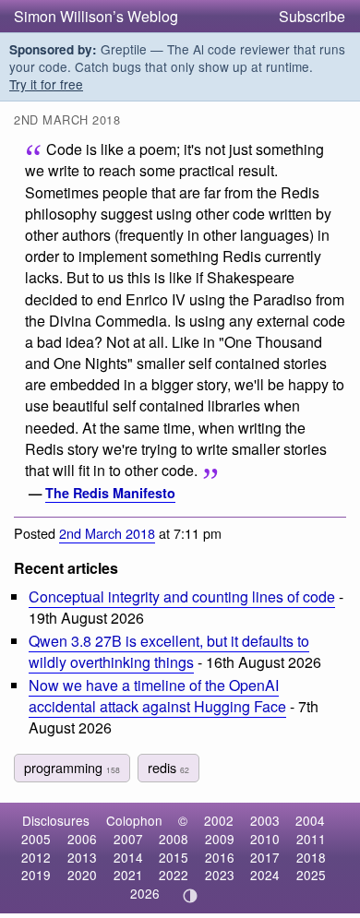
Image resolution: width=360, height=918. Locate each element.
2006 (82, 838)
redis (168, 767)
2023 (219, 874)
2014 (128, 857)
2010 (265, 838)
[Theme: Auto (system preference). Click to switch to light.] (190, 896)
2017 (265, 857)
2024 (265, 874)
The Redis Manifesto (110, 492)
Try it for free (46, 84)
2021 (128, 874)
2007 (128, 838)
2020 (82, 874)
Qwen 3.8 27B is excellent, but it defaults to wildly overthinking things (169, 651)
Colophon (134, 820)
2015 (173, 857)
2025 (311, 874)
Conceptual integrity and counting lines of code (182, 596)
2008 (173, 838)
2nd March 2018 (107, 532)
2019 (36, 874)
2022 (173, 874)
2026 (145, 893)
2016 (219, 857)
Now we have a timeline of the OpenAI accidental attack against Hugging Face (157, 695)
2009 (219, 838)
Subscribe (312, 16)
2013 (82, 857)
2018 (311, 857)
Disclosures (56, 820)
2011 (311, 838)
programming (72, 767)
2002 (219, 820)
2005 (36, 838)
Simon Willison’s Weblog (96, 16)
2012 (36, 857)
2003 (265, 820)
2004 (310, 820)
